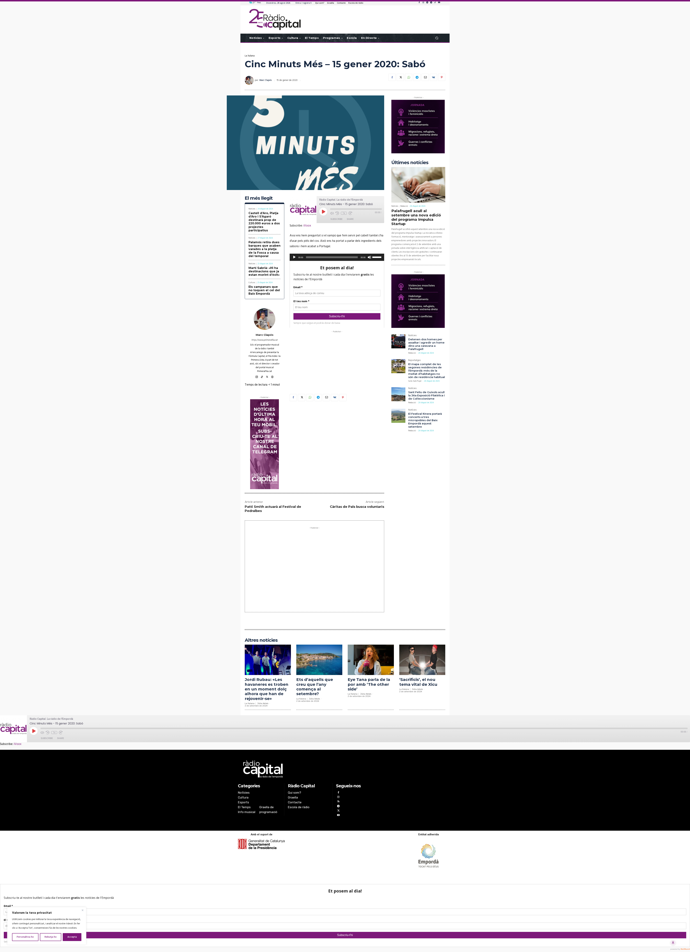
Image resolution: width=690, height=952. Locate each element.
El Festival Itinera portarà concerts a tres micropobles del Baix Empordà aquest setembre (425, 420)
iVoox (307, 225)
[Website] (272, 376)
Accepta (72, 937)
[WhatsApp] (408, 77)
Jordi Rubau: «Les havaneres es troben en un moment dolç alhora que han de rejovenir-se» (266, 689)
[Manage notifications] (673, 943)
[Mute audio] (332, 213)
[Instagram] (423, 3)
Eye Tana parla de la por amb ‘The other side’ (369, 684)
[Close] (82, 910)
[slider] (377, 257)
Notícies (252, 209)
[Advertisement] (337, 358)
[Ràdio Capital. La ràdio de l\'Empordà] (275, 19)
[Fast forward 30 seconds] (350, 213)
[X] (400, 77)
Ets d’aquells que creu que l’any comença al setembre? (314, 686)
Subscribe (336, 219)
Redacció (404, 206)
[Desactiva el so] (369, 257)
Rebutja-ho (51, 937)
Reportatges (414, 360)
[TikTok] (435, 3)
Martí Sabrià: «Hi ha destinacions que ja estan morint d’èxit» (264, 271)
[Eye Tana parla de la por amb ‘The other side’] (371, 660)
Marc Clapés (265, 80)
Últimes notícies (409, 162)
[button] (437, 38)
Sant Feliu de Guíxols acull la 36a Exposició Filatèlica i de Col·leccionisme (426, 395)
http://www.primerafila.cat (264, 340)
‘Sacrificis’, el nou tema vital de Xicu (418, 682)
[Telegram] (431, 3)
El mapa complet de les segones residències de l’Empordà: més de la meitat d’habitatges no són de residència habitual (426, 370)
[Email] (425, 77)
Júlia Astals (262, 703)
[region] (46, 926)
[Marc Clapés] (250, 80)
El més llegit (259, 198)
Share (350, 219)
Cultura (252, 283)
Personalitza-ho (25, 937)
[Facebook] (419, 3)
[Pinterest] (441, 77)
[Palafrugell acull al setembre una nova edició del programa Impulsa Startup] (418, 185)
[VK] (433, 77)
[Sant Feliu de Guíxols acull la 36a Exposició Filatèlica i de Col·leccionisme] (398, 394)
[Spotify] (427, 3)
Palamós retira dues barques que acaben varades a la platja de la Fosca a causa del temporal (264, 249)
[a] (308, 769)
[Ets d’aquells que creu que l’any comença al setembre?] (319, 660)
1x (344, 213)
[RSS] (338, 802)
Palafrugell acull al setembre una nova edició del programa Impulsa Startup (416, 217)
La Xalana (250, 56)
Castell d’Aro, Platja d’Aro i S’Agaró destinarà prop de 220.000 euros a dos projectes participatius (264, 221)
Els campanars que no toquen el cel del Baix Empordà (264, 290)
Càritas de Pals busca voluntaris (357, 507)
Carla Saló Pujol (414, 381)
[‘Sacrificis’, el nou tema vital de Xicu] (422, 660)
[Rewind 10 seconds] (337, 213)
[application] (337, 257)
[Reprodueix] (294, 257)
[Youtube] (439, 3)
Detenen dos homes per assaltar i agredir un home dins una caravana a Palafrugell (426, 344)
